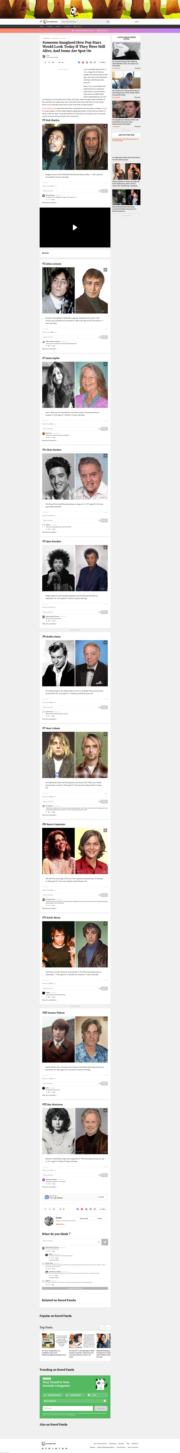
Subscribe (101, 1408)
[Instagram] (46, 1448)
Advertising (112, 1443)
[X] (52, 1448)
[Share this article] (105, 126)
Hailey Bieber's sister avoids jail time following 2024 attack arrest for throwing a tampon (126, 183)
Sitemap (92, 1447)
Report (106, 182)
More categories (50, 1401)
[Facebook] (42, 1448)
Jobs (127, 1443)
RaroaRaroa (49, 806)
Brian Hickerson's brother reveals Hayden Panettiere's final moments (124, 209)
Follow (99, 1218)
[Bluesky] (56, 1448)
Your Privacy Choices (100, 1443)
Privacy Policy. (72, 1414)
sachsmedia (45, 182)
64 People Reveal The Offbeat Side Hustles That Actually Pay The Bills (125, 63)
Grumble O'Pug (50, 899)
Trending (50, 26)
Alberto (48, 525)
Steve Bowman (50, 195)
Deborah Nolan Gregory (53, 341)
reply (53, 199)
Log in (136, 21)
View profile (84, 1218)
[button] (102, 1327)
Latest (57, 26)
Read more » (60, 1224)
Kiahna (48, 992)
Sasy (47, 1088)
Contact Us (135, 1443)
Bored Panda (49, 1444)
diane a (51, 1254)
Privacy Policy (121, 1447)
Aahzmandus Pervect (52, 616)
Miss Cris (49, 433)
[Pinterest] (49, 1448)
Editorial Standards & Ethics (105, 1447)
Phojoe (104, 108)
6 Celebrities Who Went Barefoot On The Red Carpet (126, 159)
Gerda (48, 55)
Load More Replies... (54, 1260)
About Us (121, 1443)
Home (41, 26)
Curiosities (46, 38)
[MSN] (63, 1448)
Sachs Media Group (49, 108)
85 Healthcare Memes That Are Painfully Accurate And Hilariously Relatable (125, 122)
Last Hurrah (49, 711)
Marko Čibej (49, 1263)
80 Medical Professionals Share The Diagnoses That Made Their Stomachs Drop (126, 93)
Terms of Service (133, 1447)
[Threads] (59, 1448)
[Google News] (66, 1448)
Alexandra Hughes (51, 1179)
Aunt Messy (52, 1271)
